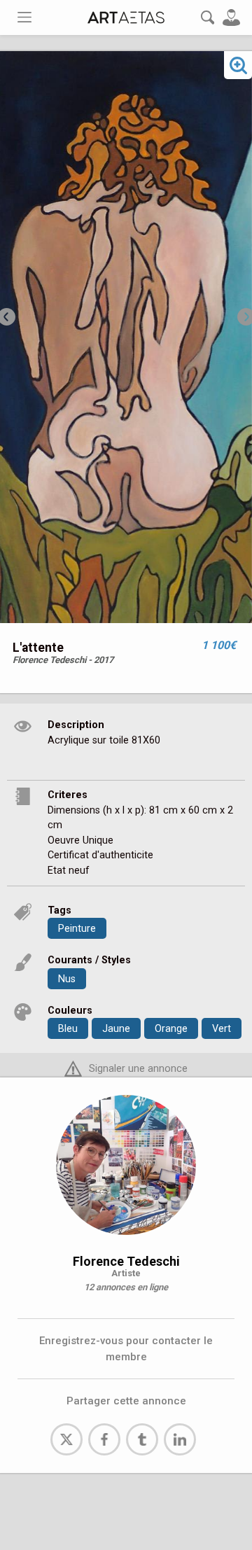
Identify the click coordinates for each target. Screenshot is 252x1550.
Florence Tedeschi (126, 1261)
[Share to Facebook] (104, 1439)
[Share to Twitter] (66, 1439)
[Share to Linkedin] (180, 1439)
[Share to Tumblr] (142, 1439)
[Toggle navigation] (24, 17)
